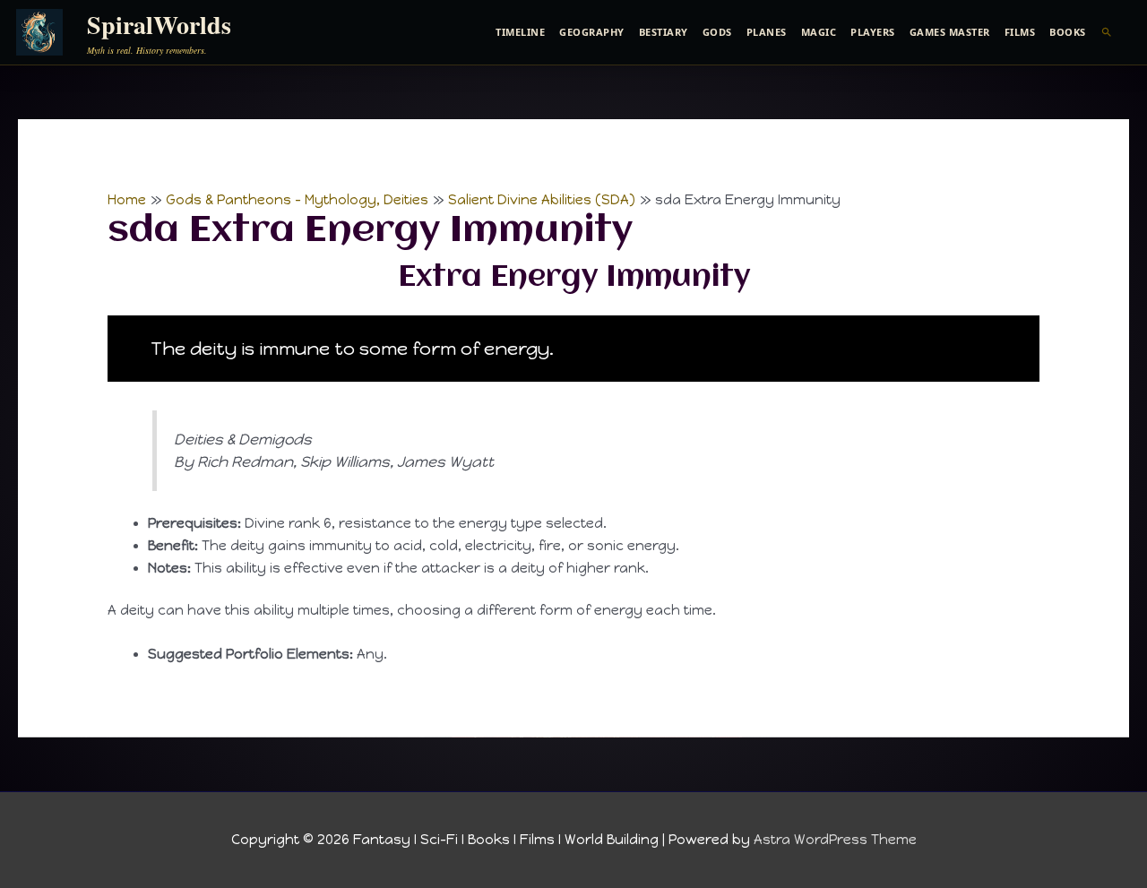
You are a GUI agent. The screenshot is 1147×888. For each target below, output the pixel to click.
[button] (1107, 32)
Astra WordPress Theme (835, 840)
